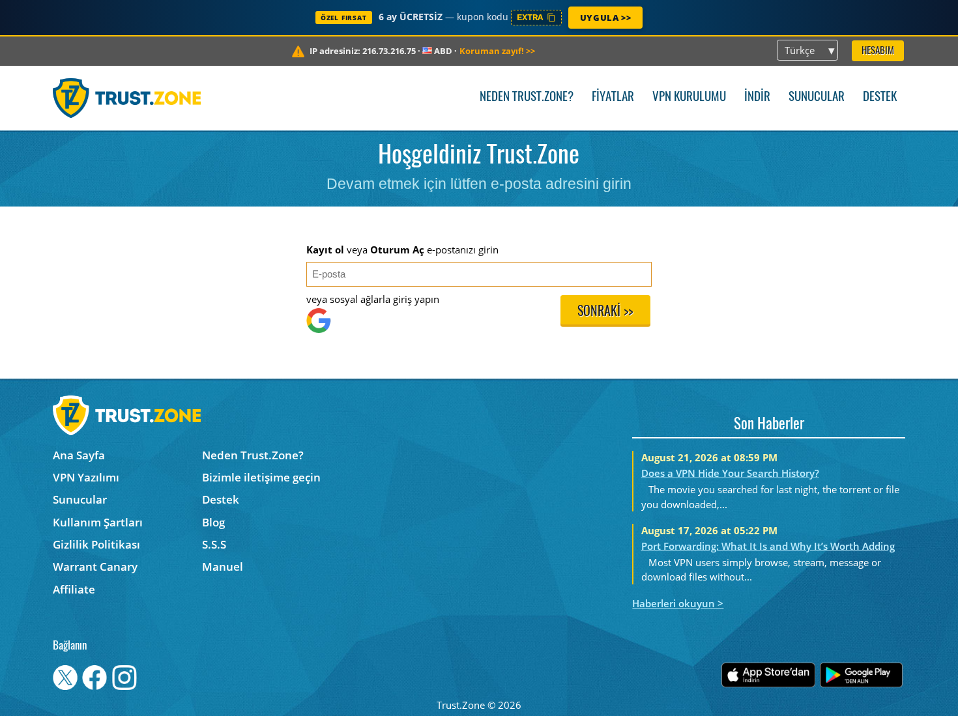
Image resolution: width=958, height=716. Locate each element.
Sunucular (817, 97)
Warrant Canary (95, 566)
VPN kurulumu (689, 97)
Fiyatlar (613, 97)
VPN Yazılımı (86, 477)
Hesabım (878, 51)
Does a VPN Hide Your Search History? (730, 473)
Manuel (222, 566)
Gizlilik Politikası (96, 544)
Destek (880, 97)
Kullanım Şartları (98, 522)
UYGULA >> (605, 17)
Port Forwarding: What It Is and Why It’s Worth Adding (768, 545)
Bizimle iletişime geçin (261, 477)
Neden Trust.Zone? (526, 97)
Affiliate (74, 589)
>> (497, 51)
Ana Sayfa (79, 455)
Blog (213, 522)
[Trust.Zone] (127, 98)
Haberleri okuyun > (677, 603)
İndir (757, 97)
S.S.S (214, 544)
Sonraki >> (605, 312)
